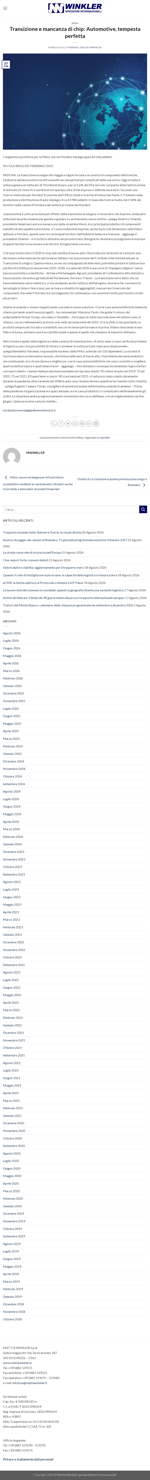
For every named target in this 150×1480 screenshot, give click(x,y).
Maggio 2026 (12, 656)
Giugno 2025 (11, 716)
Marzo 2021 (11, 1100)
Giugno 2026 (11, 648)
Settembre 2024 (14, 784)
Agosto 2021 (12, 1063)
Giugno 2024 (11, 806)
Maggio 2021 (12, 1085)
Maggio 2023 (12, 904)
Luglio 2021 (11, 1070)
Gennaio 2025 (12, 753)
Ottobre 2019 (12, 1229)
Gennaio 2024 (12, 844)
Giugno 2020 (11, 1168)
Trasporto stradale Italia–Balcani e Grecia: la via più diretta (42, 532)
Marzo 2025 (11, 738)
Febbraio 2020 (13, 1198)
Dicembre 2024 (13, 761)
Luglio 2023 (11, 889)
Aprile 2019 (11, 1274)
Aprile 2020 (11, 1183)
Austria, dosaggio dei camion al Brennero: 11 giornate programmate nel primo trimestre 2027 (65, 540)
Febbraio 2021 (13, 1108)
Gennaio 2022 (12, 1025)
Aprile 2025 (11, 731)
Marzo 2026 (11, 671)
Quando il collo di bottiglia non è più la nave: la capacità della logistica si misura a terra (60, 575)
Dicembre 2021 (13, 1032)
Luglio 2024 (11, 799)
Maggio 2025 (12, 723)
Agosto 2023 (12, 882)
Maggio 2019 (12, 1266)
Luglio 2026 (11, 640)
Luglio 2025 (11, 708)
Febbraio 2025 (13, 746)
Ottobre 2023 (12, 867)
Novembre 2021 (14, 1040)
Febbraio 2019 (13, 1289)
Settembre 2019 (14, 1236)
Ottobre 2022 (12, 957)
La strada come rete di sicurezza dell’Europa (32, 552)
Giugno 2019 (11, 1259)
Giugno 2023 (11, 897)
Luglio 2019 (11, 1251)
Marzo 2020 (11, 1191)
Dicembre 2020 (13, 1123)
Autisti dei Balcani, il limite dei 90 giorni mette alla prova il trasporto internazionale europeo (63, 598)
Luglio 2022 (11, 980)
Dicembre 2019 (13, 1213)
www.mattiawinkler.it (17, 1363)
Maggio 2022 (12, 995)
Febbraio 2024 (13, 836)
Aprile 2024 (11, 821)
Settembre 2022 (14, 965)
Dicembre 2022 (13, 942)
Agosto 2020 (12, 1153)
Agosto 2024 (12, 791)
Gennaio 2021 (12, 1115)
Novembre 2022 (14, 950)
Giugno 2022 (11, 987)
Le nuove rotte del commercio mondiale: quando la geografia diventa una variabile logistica (63, 590)
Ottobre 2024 (12, 776)
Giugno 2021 (11, 1078)
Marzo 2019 (11, 1281)
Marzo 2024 (11, 829)
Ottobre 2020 (12, 1138)
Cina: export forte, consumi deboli (25, 560)
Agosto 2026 (12, 633)
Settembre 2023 (14, 874)
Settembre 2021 (14, 1055)
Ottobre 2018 (12, 1319)
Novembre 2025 (14, 701)
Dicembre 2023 (13, 852)
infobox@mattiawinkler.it (30, 1383)
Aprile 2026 (11, 663)
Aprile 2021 (11, 1093)
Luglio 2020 (11, 1161)
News (75, 23)
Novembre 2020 (14, 1130)
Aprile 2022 (11, 1002)
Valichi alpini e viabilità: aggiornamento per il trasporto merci (43, 567)
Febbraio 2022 (13, 1017)
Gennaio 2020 (12, 1206)
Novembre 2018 (14, 1311)
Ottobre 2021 (12, 1047)
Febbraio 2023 (13, 927)
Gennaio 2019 (12, 1296)
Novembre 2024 (14, 768)
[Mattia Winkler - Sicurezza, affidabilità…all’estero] (75, 8)
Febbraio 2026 (13, 678)
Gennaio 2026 (12, 686)
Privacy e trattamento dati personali (28, 1459)
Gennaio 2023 (12, 934)
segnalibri (104, 437)
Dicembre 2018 (13, 1304)
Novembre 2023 (14, 859)
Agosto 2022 (12, 972)
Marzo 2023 (11, 919)
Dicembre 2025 (13, 693)
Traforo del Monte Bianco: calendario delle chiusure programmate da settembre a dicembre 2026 (68, 605)
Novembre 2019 (14, 1221)
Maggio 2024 (12, 814)
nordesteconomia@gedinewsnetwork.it (29, 410)
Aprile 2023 (11, 912)
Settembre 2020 (14, 1146)
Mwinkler (95, 47)
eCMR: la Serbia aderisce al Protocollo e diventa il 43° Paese (43, 582)
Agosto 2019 (12, 1244)
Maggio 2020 (12, 1176)
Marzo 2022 (11, 1010)
